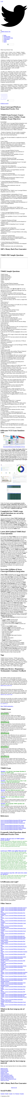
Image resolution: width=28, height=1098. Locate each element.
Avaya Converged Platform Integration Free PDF (12, 821)
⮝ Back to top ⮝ (4, 103)
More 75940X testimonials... (7, 706)
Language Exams (4, 1071)
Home (4, 35)
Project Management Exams (7, 1076)
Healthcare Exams (5, 1073)
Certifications (6, 39)
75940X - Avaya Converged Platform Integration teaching (14, 978)
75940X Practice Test (5, 31)
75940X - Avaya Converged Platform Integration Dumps (13, 965)
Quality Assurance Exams (6, 1075)
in (1, 1)
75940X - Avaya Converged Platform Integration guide (13, 937)
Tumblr (10, 1093)
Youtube (22, 1093)
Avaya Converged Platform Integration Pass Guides (12, 825)
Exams (5, 40)
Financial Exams (4, 1069)
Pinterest (17, 1093)
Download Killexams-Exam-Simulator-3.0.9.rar (14, 446)
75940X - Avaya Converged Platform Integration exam (13, 982)
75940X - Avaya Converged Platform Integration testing (13, 956)
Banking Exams (4, 1079)
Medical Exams (4, 1068)
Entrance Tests (4, 1072)
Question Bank (6, 36)
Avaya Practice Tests (8, 38)
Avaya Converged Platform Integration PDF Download (13, 820)
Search (5, 41)
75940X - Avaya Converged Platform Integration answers (14, 907)
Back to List (14, 1087)
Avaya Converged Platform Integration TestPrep (11, 829)
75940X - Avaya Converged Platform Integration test (13, 936)
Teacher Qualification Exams (7, 1077)
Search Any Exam (5, 1080)
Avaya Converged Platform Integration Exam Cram (12, 826)
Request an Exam (12, 1079)
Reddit (6, 1093)
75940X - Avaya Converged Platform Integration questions (14, 972)
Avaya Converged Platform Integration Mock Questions (13, 828)
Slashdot (2, 1093)
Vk (14, 1093)
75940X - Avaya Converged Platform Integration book (13, 909)
